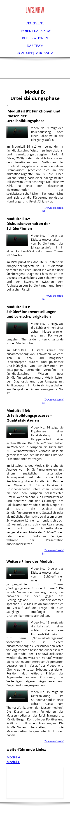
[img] (35, 10)
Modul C (13, 761)
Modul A (13, 757)
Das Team (35, 46)
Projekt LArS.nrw (35, 31)
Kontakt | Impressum (35, 53)
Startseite (35, 23)
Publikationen (35, 38)
